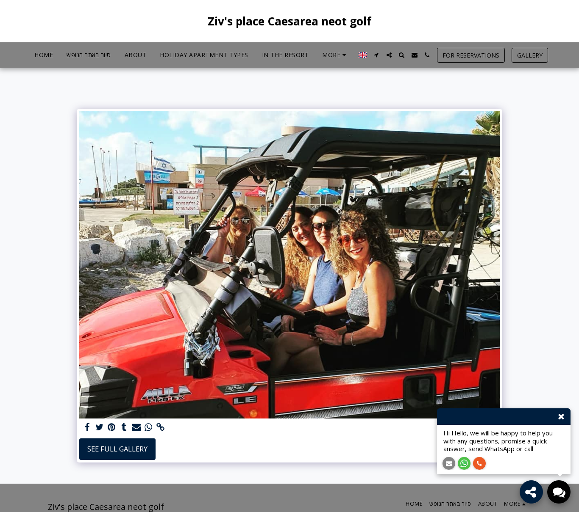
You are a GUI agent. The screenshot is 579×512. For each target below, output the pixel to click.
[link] (160, 427)
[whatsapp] (148, 427)
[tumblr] (124, 427)
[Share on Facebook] (87, 427)
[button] (376, 55)
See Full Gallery (117, 449)
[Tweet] (99, 427)
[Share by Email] (136, 427)
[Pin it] (111, 427)
